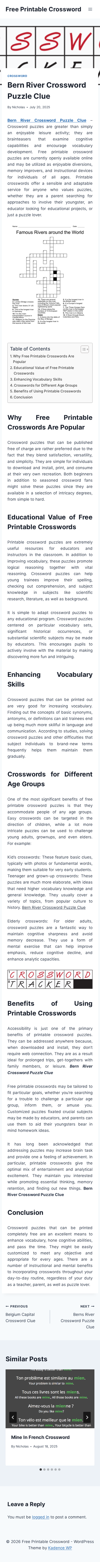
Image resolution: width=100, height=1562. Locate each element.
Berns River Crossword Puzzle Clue (77, 1316)
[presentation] (50, 1398)
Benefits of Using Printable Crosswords (47, 391)
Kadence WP (60, 1548)
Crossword (17, 76)
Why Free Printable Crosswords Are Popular (43, 359)
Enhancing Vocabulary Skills (38, 379)
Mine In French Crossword (40, 1437)
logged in (40, 1517)
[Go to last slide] (13, 1417)
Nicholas (18, 107)
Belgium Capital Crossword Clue (20, 1313)
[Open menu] (90, 9)
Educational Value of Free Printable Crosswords (44, 371)
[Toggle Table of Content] (82, 349)
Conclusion (23, 397)
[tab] (41, 1469)
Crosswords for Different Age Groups (45, 385)
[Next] (87, 1417)
